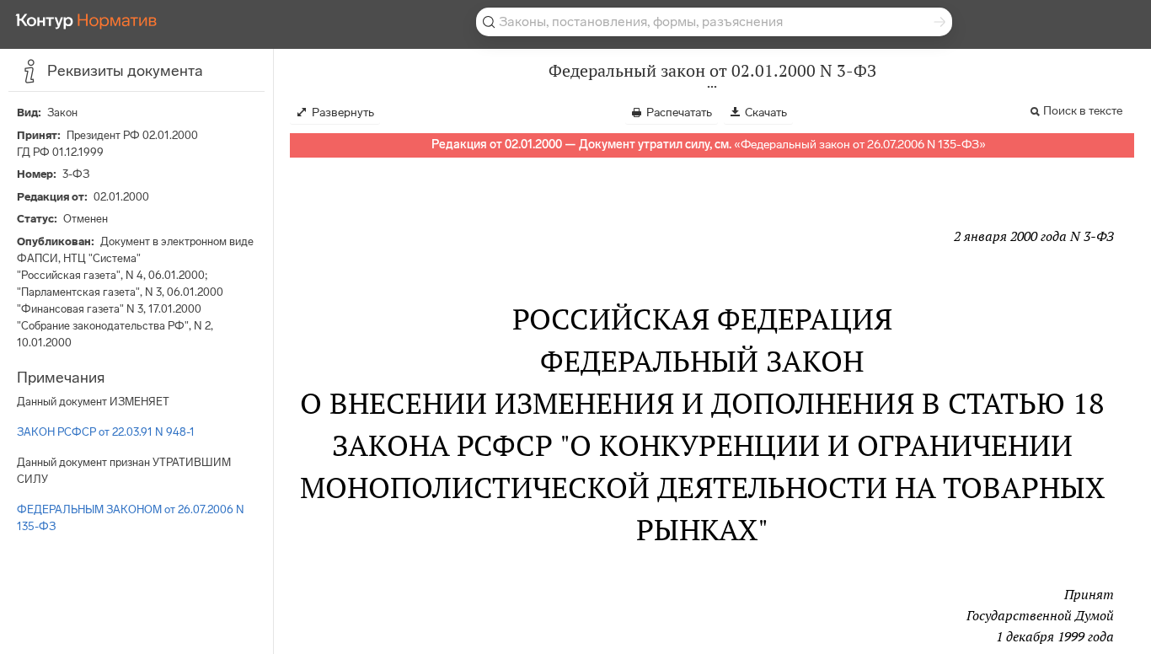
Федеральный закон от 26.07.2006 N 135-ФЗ (860, 144)
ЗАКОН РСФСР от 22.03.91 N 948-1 (106, 432)
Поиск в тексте (1082, 111)
